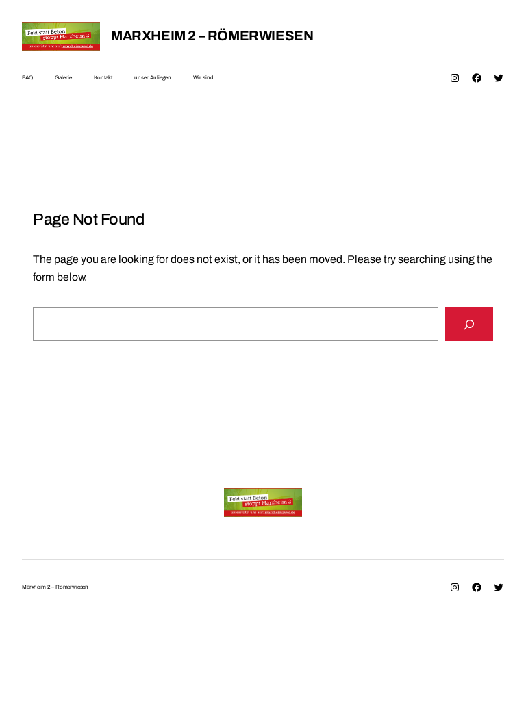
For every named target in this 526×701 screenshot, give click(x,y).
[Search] (469, 324)
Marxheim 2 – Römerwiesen (212, 35)
